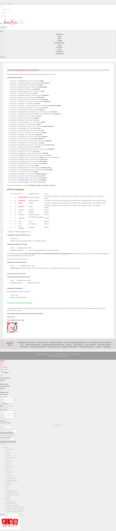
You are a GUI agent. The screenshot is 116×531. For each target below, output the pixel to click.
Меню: (5, 447)
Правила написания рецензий (53, 345)
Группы (99, 347)
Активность (24, 347)
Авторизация (3, 408)
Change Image (58, 425)
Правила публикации (33, 345)
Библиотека (9, 449)
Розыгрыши (9, 466)
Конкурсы (9, 461)
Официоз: (6, 499)
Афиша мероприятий (38, 347)
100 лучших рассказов (86, 347)
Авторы (69, 345)
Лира (7, 451)
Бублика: (6, 470)
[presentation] (9, 341)
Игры (7, 459)
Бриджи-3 (6, 372)
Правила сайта (42, 342)
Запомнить (5, 403)
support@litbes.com (60, 354)
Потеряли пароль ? (8, 405)
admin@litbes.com (46, 354)
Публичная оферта (55, 342)
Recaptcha (3, 420)
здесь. (28, 259)
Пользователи (78, 345)
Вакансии (106, 347)
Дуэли (8, 463)
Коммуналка (9, 468)
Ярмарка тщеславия (69, 347)
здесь (30, 231)
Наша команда (90, 345)
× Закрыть (3, 444)
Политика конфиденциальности (75, 342)
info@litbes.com (75, 354)
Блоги (8, 453)
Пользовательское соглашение (100, 342)
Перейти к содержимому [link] (7, 4)
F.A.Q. (22, 345)
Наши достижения (104, 345)
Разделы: (6, 486)
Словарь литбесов (54, 347)
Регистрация (3, 396)
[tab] (9, 341)
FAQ (7, 488)
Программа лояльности (26, 342)
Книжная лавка (10, 457)
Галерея (8, 455)
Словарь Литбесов (11, 490)
